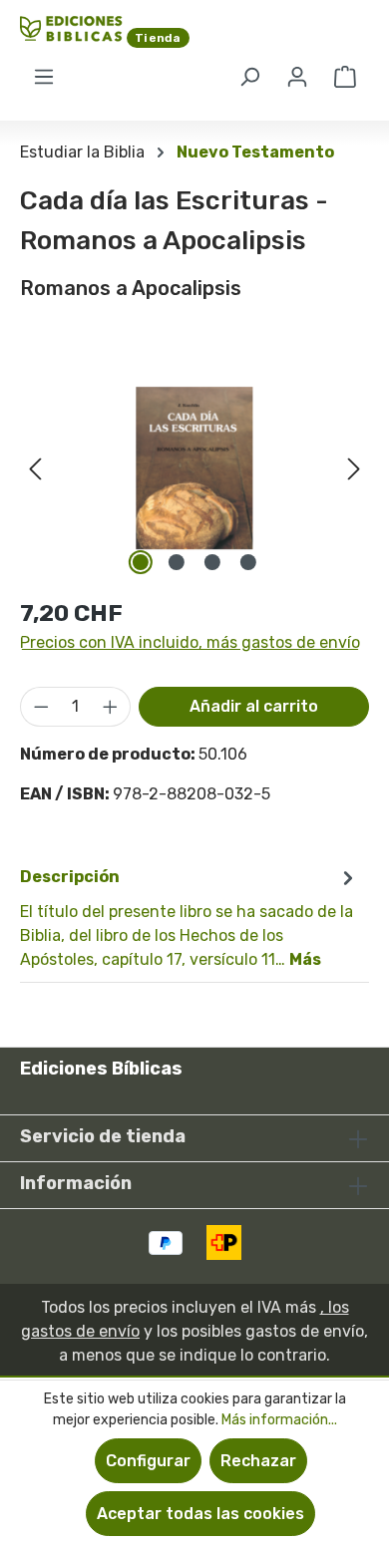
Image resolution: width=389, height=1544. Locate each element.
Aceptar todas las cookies (200, 1513)
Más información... (279, 1419)
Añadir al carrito (254, 706)
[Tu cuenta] (297, 77)
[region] (194, 468)
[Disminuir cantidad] (41, 707)
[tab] (189, 917)
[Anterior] (35, 468)
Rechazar (258, 1460)
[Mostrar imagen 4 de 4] (248, 562)
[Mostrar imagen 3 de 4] (212, 562)
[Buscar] (249, 77)
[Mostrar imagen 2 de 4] (177, 562)
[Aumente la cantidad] (111, 707)
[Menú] (44, 77)
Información (76, 1183)
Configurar (148, 1460)
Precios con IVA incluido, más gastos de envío (190, 642)
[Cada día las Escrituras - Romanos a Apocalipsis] (194, 468)
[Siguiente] (354, 468)
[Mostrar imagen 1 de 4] (141, 562)
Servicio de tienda (103, 1136)
